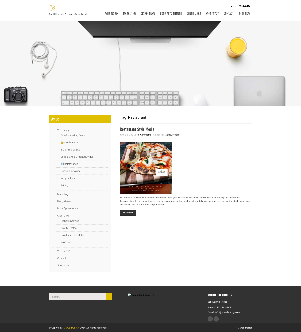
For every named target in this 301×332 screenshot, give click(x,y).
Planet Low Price (70, 220)
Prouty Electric (69, 228)
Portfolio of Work (70, 171)
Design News (148, 13)
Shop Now (244, 13)
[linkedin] (216, 319)
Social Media (172, 134)
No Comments (144, 134)
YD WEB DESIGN (70, 327)
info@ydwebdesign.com (228, 312)
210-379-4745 (240, 6)
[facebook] (210, 319)
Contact (229, 13)
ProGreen (66, 242)
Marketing (129, 13)
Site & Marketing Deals (73, 135)
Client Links (194, 13)
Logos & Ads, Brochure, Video (77, 156)
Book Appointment (171, 13)
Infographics (68, 178)
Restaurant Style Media (137, 129)
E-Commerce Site (70, 149)
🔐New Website (69, 142)
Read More (128, 212)
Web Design (111, 13)
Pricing (64, 185)
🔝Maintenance (69, 164)
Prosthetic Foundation (73, 235)
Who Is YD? (212, 13)
